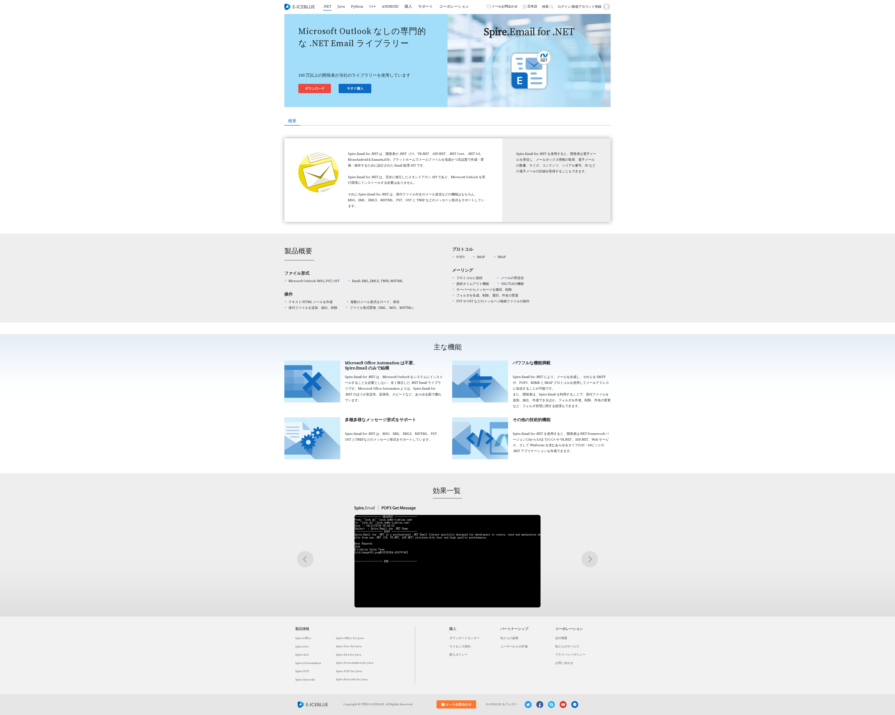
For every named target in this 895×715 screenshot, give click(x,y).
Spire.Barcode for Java (352, 679)
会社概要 (561, 638)
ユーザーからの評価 (514, 646)
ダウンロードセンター (464, 638)
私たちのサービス (567, 646)
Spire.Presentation (308, 663)
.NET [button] (327, 6)
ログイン (564, 7)
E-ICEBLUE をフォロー (501, 704)
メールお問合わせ (505, 6)
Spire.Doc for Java (348, 646)
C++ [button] (372, 6)
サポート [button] (425, 6)
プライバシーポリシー (570, 655)
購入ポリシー (458, 655)
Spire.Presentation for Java (354, 663)
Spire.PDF (302, 671)
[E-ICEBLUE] (299, 6)
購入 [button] (408, 6)
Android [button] (390, 6)
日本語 (532, 6)
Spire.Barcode (305, 679)
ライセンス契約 (460, 646)
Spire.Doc (302, 646)
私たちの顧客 (509, 638)
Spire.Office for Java (350, 638)
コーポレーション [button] (454, 6)
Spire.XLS (302, 655)
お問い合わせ (564, 663)
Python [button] (357, 6)
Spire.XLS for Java (348, 655)
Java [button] (341, 6)
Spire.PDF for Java (349, 671)
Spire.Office (303, 638)
